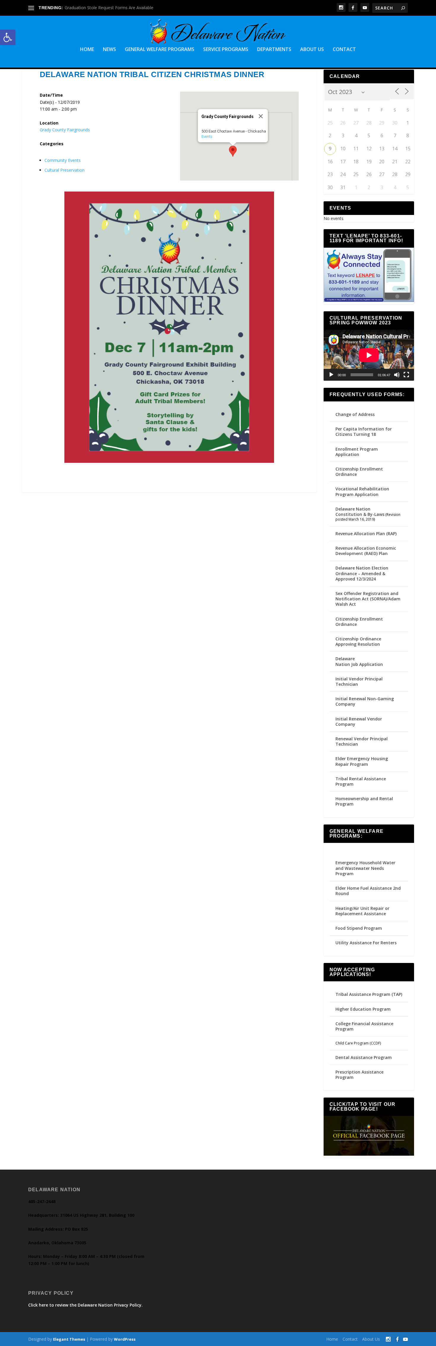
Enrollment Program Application (356, 451)
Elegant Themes (69, 1339)
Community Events (62, 160)
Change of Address (355, 414)
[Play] (331, 375)
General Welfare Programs (159, 49)
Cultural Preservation (64, 170)
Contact (344, 49)
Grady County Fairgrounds (65, 130)
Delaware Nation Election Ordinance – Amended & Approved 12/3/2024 (361, 573)
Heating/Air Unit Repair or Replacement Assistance (362, 910)
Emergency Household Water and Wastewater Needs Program (365, 868)
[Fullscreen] (406, 375)
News (109, 49)
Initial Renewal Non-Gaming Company (364, 701)
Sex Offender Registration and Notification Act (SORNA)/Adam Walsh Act (367, 599)
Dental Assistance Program (363, 1057)
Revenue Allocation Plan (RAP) (366, 533)
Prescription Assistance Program (359, 1074)
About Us (312, 49)
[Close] (261, 116)
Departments (274, 49)
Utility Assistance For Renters (366, 942)
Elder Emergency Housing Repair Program (361, 761)
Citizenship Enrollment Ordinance (359, 471)
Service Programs (225, 49)
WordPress (125, 1339)
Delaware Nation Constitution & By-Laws (359, 511)
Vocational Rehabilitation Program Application (362, 491)
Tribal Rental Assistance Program (360, 781)
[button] (7, 37)
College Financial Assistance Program (364, 1026)
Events (206, 136)
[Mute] (397, 375)
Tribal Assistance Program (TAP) (368, 994)
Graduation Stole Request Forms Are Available (109, 7)
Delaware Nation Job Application (359, 661)
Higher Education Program (363, 1009)
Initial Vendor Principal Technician (359, 681)
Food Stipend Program (358, 928)
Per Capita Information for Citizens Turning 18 (363, 431)
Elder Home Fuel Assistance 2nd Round (368, 890)
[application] (369, 355)
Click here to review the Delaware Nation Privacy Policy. (85, 1305)
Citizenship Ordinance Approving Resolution (358, 641)
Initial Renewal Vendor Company (358, 721)
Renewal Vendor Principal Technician (361, 741)
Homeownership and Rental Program (364, 801)
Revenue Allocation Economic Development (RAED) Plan (365, 550)
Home (87, 49)
